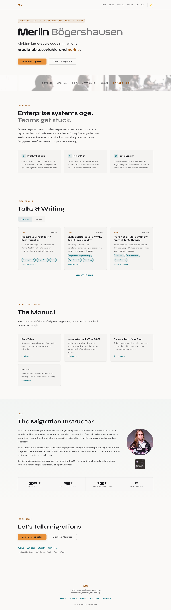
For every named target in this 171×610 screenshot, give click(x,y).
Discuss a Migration (62, 61)
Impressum (106, 598)
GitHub (21, 548)
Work (111, 5)
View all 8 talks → (85, 275)
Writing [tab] (38, 219)
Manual (120, 5)
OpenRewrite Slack (26, 552)
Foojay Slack (59, 552)
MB (20, 4)
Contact (140, 5)
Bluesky (41, 548)
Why (104, 5)
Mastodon (52, 548)
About (130, 5)
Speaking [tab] (25, 219)
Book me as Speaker (32, 61)
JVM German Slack (43, 552)
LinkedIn (31, 548)
